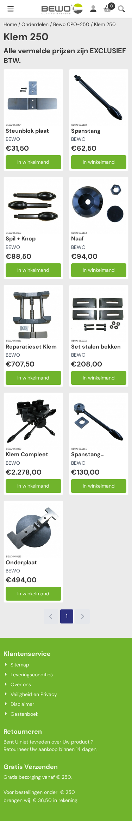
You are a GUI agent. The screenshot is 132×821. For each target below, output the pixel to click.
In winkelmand (33, 162)
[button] (11, 8)
